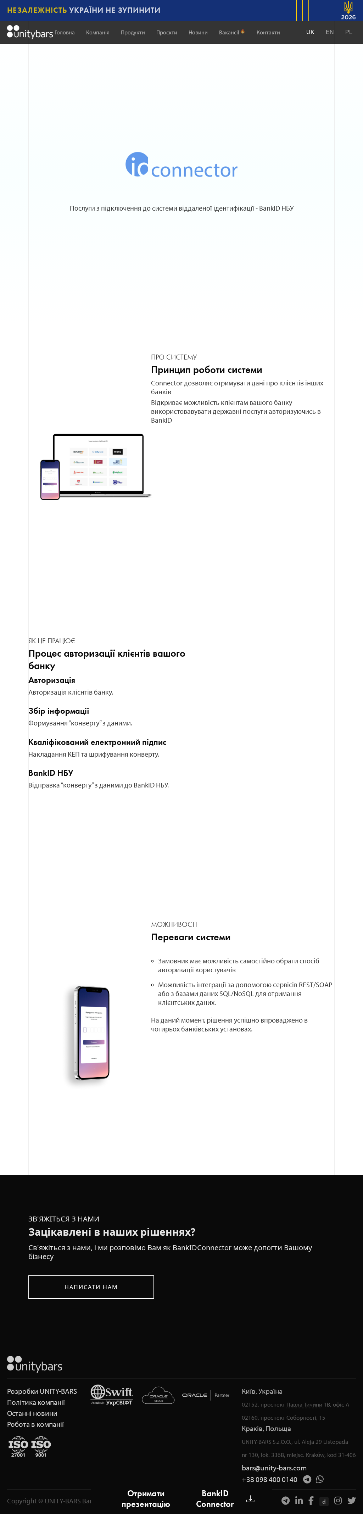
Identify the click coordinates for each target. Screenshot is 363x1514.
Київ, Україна (262, 1391)
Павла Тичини (304, 1404)
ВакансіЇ (232, 32)
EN (330, 32)
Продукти (133, 32)
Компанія (98, 32)
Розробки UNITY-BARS (42, 1391)
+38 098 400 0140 (269, 1479)
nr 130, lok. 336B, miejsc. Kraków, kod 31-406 (299, 1454)
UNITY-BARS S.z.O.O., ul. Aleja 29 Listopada (295, 1441)
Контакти (268, 32)
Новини (198, 32)
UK (310, 32)
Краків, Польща (266, 1428)
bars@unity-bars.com (274, 1467)
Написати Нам (91, 1287)
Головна (65, 32)
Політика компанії (36, 1402)
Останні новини (32, 1413)
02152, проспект (263, 1404)
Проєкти (166, 32)
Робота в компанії (35, 1424)
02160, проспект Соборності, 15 (283, 1417)
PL (348, 32)
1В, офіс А (336, 1404)
